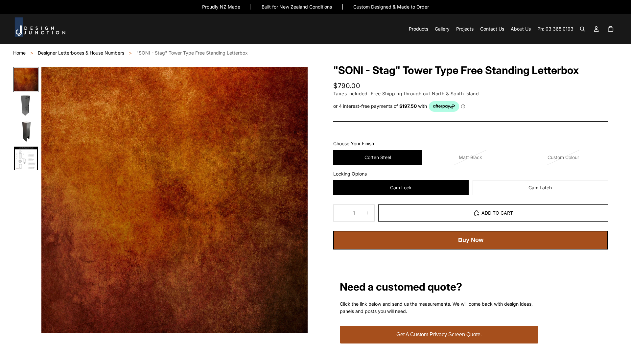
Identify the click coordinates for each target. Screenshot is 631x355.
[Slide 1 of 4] (26, 79)
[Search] (582, 29)
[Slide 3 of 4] (26, 132)
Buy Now (470, 240)
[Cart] (610, 29)
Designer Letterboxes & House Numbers (81, 53)
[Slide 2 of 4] (26, 106)
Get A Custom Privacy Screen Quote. (439, 334)
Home (19, 53)
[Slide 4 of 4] (26, 158)
